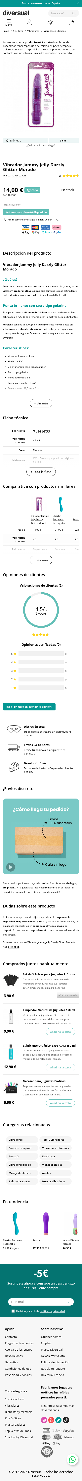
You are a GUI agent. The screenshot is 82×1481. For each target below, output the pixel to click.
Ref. (5, 195)
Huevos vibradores (53, 1181)
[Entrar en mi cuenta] (29, 22)
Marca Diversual (52, 1349)
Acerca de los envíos (18, 1349)
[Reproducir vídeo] (10, 867)
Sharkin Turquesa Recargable (12, 1242)
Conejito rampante (20, 1148)
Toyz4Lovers (43, 430)
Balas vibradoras (19, 1181)
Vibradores (15, 1139)
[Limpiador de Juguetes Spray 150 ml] (11, 1016)
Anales (46, 1173)
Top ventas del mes (18, 1431)
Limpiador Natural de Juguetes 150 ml (49, 1010)
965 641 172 (52, 219)
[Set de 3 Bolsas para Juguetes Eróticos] (11, 981)
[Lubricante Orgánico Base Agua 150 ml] (11, 1052)
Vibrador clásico (52, 1164)
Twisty (36, 1240)
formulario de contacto (58, 53)
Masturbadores (15, 1424)
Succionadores (14, 1399)
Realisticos (48, 1156)
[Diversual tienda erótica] (29, 12)
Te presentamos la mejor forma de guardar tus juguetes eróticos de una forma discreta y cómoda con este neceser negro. (47, 1090)
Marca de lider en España (41, 3)
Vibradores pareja (20, 1164)
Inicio (6, 31)
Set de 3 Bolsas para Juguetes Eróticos (49, 974)
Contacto (11, 1337)
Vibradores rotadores (55, 1148)
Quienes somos (51, 1337)
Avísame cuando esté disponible (26, 212)
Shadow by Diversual (19, 1437)
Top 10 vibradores (53, 1139)
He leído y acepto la (40, 1311)
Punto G (14, 1156)
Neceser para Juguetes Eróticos (44, 1081)
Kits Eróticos (13, 1418)
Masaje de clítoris (19, 1173)
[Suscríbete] (69, 1303)
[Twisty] (46, 1224)
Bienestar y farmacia (18, 1412)
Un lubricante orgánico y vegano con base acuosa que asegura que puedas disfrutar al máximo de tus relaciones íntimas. (47, 1054)
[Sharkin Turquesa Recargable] (16, 1224)
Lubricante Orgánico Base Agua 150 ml (49, 1045)
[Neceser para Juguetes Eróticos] (11, 1087)
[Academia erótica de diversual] (58, 1420)
